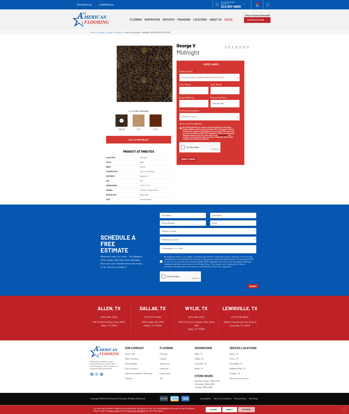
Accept (213, 409)
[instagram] (97, 374)
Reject (230, 409)
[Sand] (138, 120)
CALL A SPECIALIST (139, 139)
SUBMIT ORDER (188, 159)
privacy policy (114, 411)
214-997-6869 (231, 6)
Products (119, 32)
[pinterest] (101, 374)
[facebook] (92, 374)
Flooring (100, 32)
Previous (103, 118)
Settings (246, 409)
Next (174, 118)
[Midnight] (121, 120)
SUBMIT (253, 286)
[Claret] (155, 120)
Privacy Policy (222, 135)
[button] (257, 20)
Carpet (109, 32)
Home (92, 32)
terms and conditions (136, 411)
